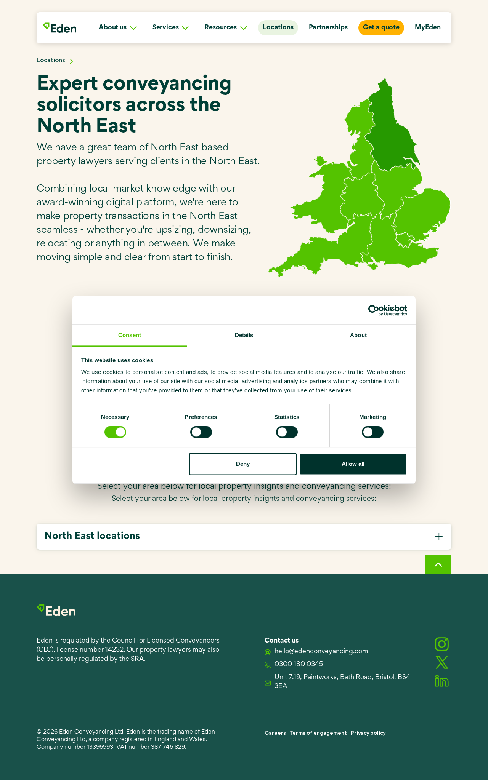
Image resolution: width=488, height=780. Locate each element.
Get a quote (381, 28)
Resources (220, 28)
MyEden (428, 28)
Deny (243, 463)
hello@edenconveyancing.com (321, 652)
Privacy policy (368, 733)
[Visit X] (441, 662)
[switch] (201, 432)
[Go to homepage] (59, 27)
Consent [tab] (129, 335)
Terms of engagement (318, 733)
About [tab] (358, 335)
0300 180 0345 (298, 665)
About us (113, 28)
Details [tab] (244, 335)
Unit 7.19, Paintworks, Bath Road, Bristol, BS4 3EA (342, 682)
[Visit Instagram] (441, 644)
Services (165, 28)
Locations (278, 28)
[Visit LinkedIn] (441, 680)
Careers (275, 733)
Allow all (353, 463)
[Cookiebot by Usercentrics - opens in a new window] (373, 310)
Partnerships (328, 28)
